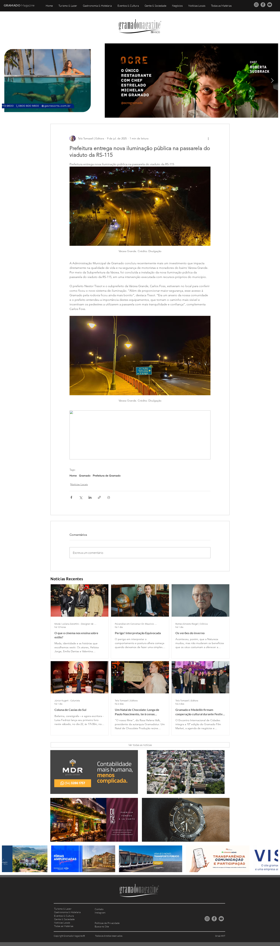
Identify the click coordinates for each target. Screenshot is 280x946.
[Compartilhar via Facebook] (71, 497)
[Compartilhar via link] (99, 497)
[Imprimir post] (108, 497)
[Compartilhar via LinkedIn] (90, 497)
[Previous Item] (7, 80)
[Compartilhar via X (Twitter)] (80, 497)
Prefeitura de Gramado (107, 475)
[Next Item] (272, 80)
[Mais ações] (208, 138)
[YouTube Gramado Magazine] (269, 4)
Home (73, 475)
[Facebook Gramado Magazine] (263, 4)
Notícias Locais (79, 484)
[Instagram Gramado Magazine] (256, 4)
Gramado (84, 475)
